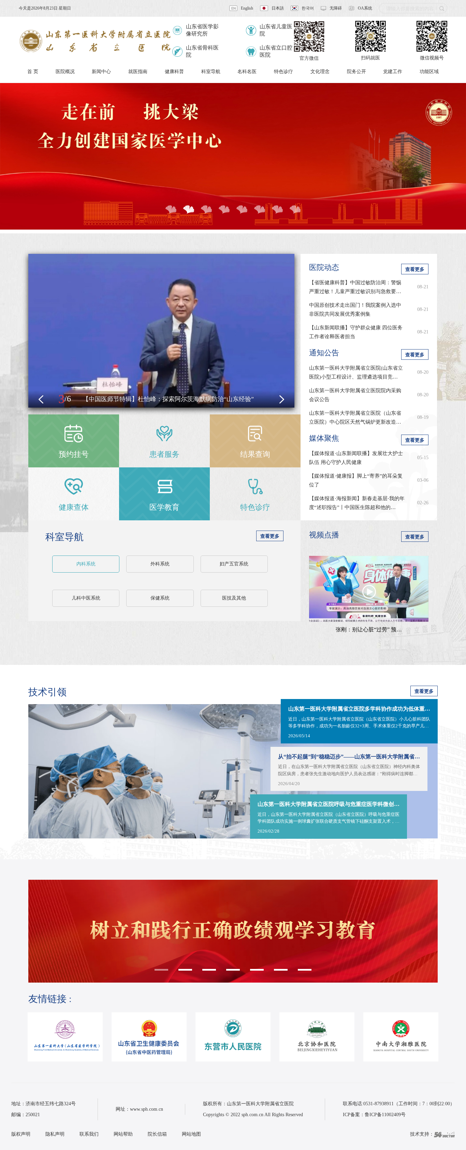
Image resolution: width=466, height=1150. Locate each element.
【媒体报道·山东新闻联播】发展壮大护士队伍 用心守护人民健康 (356, 458)
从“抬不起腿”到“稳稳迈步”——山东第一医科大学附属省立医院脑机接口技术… (349, 756)
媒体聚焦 (324, 438)
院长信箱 (157, 1134)
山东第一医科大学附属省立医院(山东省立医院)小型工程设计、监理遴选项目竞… (356, 372)
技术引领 (47, 692)
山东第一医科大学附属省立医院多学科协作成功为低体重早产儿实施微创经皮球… (359, 709)
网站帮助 (123, 1134)
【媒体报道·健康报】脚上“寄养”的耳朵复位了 (356, 480)
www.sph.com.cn (146, 1109)
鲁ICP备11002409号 (385, 1114)
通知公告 (324, 352)
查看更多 (269, 536)
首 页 (32, 71)
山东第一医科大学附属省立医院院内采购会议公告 (355, 395)
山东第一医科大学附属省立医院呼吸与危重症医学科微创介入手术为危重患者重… (328, 804)
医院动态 (324, 267)
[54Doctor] (444, 1134)
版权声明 (20, 1134)
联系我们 (89, 1134)
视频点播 (324, 535)
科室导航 (64, 537)
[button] (41, 399)
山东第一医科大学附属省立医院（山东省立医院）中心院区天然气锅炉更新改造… (355, 417)
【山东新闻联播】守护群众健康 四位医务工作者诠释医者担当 (356, 332)
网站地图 (191, 1134)
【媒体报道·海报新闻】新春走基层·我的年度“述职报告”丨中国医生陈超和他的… (357, 503)
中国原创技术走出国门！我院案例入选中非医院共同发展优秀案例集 (355, 309)
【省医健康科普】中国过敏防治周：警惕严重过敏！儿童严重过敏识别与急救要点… (355, 288)
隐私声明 (54, 1134)
